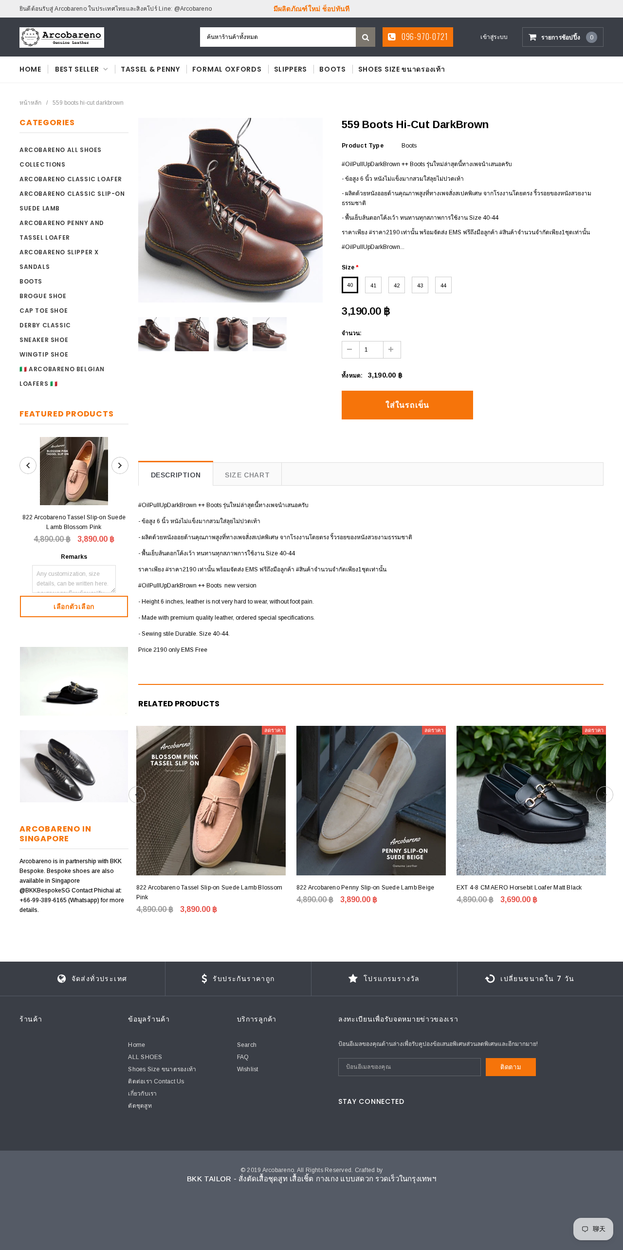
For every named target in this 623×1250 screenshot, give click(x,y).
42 (397, 285)
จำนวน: (352, 333)
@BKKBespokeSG (45, 890)
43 (420, 285)
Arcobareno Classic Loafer (70, 179)
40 (350, 285)
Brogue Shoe (43, 296)
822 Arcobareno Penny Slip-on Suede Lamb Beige (365, 887)
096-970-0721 (424, 36)
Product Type (363, 145)
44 (443, 285)
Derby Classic (45, 325)
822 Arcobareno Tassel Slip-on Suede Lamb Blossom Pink (74, 522)
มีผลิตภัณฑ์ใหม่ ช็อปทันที (312, 9)
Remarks (74, 556)
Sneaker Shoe (43, 340)
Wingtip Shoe (43, 354)
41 (373, 285)
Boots (30, 281)
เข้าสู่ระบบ (494, 37)
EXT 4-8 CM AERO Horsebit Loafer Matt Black (519, 887)
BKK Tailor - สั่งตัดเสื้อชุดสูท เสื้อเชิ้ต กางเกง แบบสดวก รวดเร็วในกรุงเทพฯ (311, 1178)
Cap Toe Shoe (43, 310)
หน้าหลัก (30, 102)
